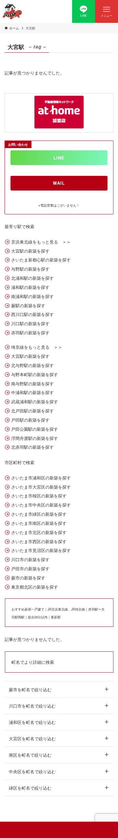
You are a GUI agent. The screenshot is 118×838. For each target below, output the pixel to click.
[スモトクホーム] (12, 11)
